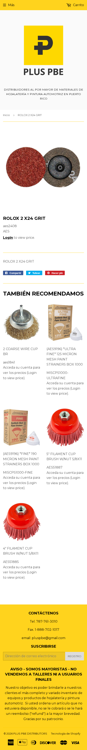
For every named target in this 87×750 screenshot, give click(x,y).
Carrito (78, 5)
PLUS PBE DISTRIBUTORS (30, 733)
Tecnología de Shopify (65, 733)
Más (11, 5)
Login (8, 238)
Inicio (6, 115)
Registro (74, 656)
